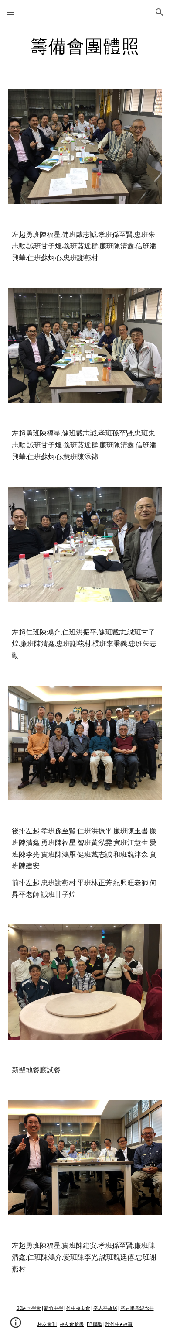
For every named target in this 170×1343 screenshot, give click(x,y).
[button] (10, 12)
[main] (85, 46)
